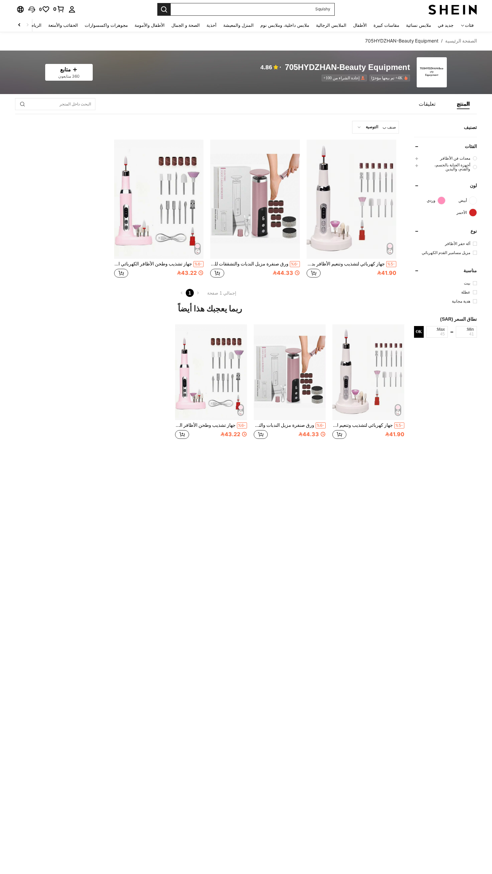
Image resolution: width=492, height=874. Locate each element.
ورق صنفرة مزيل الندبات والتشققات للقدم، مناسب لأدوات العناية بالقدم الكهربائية (254, 263)
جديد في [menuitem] (446, 25)
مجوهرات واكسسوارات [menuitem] (106, 25)
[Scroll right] (19, 25)
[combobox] (375, 127)
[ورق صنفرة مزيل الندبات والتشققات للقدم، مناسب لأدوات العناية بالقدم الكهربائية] (255, 199)
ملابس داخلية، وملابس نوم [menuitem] (284, 25)
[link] (59, 9)
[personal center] (72, 9)
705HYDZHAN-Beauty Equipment (347, 67)
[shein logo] (452, 9)
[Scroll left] (27, 25)
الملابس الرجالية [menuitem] (331, 25)
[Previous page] (198, 293)
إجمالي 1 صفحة (221, 293)
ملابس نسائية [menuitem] (418, 25)
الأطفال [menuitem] (360, 25)
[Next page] (182, 293)
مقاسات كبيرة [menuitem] (386, 25)
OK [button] (419, 331)
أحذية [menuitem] (212, 25)
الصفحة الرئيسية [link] (461, 41)
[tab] (463, 104)
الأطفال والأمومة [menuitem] (150, 25)
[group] (445, 158)
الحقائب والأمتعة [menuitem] (63, 25)
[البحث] (164, 9)
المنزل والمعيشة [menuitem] (238, 25)
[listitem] (388, 78)
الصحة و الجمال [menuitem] (185, 25)
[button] (32, 9)
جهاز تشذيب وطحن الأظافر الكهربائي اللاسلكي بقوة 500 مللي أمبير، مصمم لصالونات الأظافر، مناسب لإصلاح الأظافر (158, 263)
